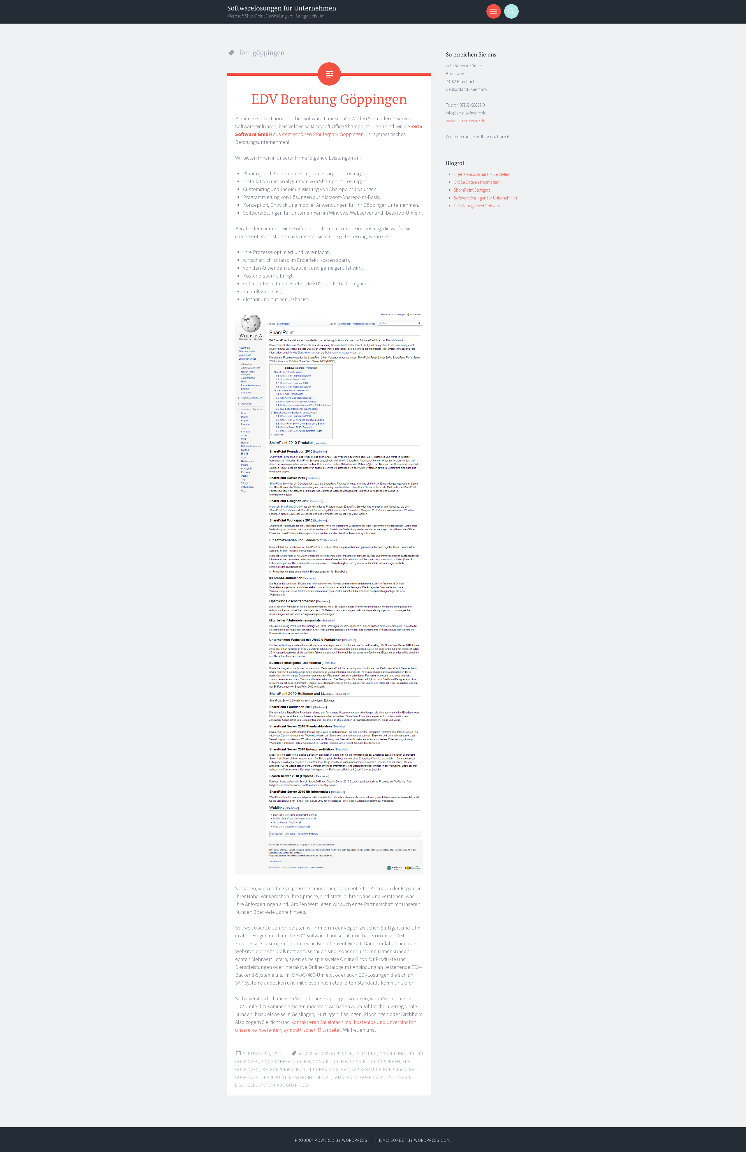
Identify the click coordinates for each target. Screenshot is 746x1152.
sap (345, 1069)
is (298, 1069)
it (304, 1069)
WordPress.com (432, 1140)
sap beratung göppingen (379, 1069)
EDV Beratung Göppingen (329, 99)
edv (265, 1061)
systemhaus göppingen (284, 1085)
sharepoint (273, 1077)
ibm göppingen (277, 1069)
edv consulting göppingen (370, 1061)
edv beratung (286, 1061)
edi (411, 1053)
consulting (392, 1053)
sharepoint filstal (310, 1077)
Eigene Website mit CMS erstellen (482, 174)
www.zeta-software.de (465, 120)
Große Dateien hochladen (476, 182)
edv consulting (321, 1061)
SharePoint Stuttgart (472, 190)
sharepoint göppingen (359, 1077)
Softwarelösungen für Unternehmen (281, 8)
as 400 (305, 1053)
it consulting (323, 1069)
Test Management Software (477, 206)
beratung (366, 1053)
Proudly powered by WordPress (331, 1140)
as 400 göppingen (334, 1053)
